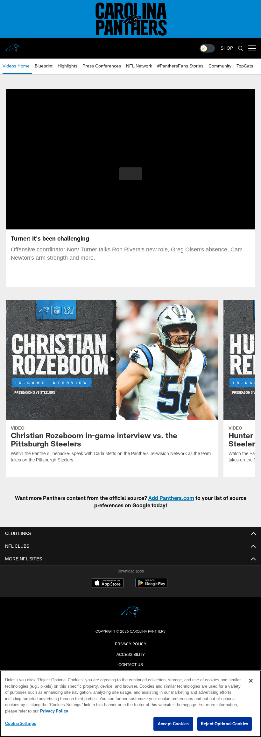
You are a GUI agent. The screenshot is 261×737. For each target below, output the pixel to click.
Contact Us (130, 664)
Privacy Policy (130, 643)
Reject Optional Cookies (224, 723)
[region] (130, 704)
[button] (130, 173)
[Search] (240, 48)
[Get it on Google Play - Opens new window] (151, 586)
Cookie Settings (20, 723)
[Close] (251, 681)
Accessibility (130, 654)
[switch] (207, 48)
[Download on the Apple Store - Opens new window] (107, 583)
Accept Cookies (173, 723)
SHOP (227, 48)
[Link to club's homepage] (12, 46)
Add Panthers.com (171, 498)
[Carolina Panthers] (130, 612)
